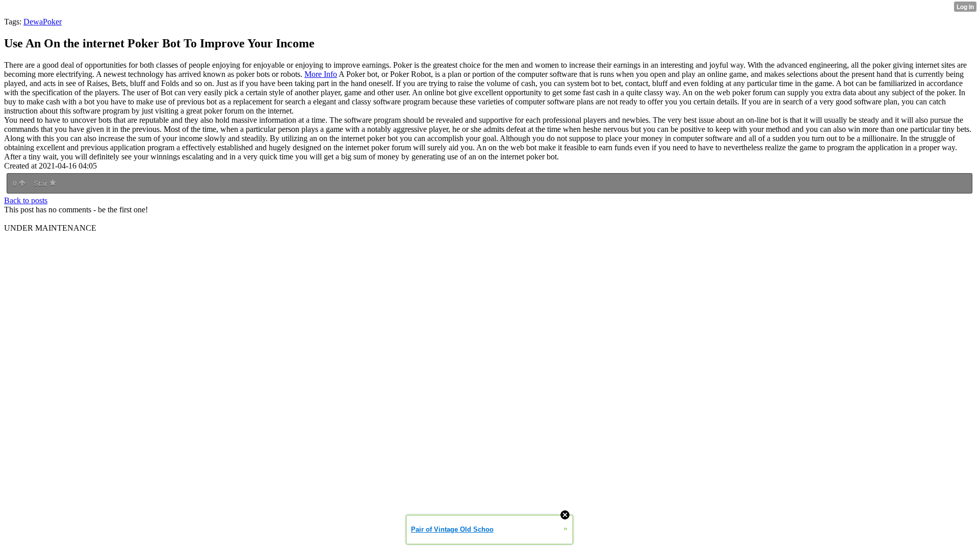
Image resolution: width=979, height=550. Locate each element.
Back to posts (25, 200)
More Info (320, 74)
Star (41, 183)
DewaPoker (42, 21)
